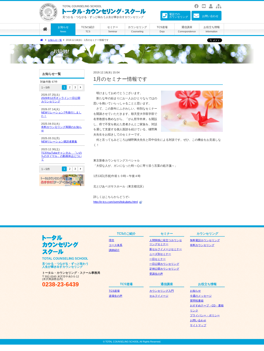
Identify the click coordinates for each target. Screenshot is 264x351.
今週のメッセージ (201, 295)
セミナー (112, 29)
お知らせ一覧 (55, 40)
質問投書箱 (197, 300)
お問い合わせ (198, 320)
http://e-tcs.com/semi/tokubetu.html (115, 201)
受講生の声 (156, 273)
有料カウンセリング (202, 245)
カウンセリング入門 (161, 290)
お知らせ (63, 29)
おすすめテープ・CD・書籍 (207, 305)
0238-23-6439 (60, 284)
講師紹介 (114, 250)
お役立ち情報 (212, 29)
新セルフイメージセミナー (165, 249)
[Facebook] (196, 6)
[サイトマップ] (219, 6)
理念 (111, 240)
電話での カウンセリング (178, 15)
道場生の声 (115, 295)
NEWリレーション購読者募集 (59, 141)
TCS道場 (162, 29)
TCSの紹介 (88, 29)
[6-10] (80, 87)
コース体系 (115, 245)
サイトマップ (198, 325)
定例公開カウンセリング (164, 268)
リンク (194, 310)
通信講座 (187, 29)
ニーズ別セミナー (160, 254)
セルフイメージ (158, 295)
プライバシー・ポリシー (205, 315)
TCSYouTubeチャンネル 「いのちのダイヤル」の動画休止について (61, 156)
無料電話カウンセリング (205, 240)
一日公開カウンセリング (164, 264)
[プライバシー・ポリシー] (211, 6)
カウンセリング (137, 29)
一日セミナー (157, 259)
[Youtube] (204, 6)
